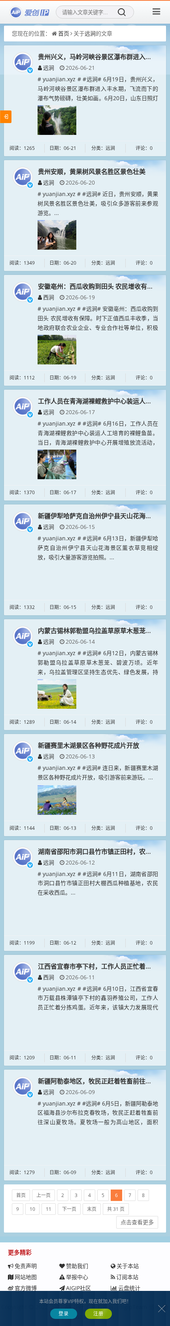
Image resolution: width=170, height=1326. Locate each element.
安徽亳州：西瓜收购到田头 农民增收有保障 (99, 286)
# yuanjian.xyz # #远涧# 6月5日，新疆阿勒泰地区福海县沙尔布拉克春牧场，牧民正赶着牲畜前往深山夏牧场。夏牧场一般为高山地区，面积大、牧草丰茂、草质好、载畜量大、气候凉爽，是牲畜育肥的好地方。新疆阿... (98, 1122)
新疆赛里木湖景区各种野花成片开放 (88, 745)
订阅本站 (127, 1277)
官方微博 (26, 1288)
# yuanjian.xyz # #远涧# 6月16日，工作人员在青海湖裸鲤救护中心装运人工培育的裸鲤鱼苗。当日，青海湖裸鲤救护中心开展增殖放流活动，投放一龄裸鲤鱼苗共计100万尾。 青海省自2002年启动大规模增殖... (98, 442)
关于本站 (128, 1266)
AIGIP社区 (78, 1288)
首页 (63, 33)
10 (32, 1209)
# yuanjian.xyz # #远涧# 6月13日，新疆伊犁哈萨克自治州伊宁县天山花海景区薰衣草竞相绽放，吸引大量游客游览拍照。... (98, 547)
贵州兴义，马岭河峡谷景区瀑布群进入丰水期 (101, 56)
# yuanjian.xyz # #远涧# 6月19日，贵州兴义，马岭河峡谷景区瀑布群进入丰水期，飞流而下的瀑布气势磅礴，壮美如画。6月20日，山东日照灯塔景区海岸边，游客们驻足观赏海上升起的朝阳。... (98, 97)
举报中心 (77, 1277)
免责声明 (26, 1266)
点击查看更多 (137, 1222)
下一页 (69, 1209)
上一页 (43, 1195)
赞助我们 (77, 1266)
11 (48, 1209)
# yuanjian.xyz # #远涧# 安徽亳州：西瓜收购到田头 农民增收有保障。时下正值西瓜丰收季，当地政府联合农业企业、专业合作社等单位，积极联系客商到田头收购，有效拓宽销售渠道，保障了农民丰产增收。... (98, 327)
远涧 (90, 33)
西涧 (48, 297)
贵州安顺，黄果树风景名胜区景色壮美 (91, 171)
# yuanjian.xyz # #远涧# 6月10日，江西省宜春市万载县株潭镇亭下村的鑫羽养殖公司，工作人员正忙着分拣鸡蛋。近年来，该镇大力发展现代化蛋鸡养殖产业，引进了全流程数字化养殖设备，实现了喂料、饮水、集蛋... (98, 1007)
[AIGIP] (30, 12)
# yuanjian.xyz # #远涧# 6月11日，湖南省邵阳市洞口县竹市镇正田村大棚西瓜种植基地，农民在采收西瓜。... (98, 883)
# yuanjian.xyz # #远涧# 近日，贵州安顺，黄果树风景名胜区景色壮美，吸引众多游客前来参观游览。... (98, 203)
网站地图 (26, 1277)
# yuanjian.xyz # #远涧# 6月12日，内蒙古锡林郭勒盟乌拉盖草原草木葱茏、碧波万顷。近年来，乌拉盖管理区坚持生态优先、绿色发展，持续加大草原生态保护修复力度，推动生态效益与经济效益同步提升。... (98, 671)
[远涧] (23, 61)
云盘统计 (129, 1288)
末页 (91, 1209)
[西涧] (23, 291)
